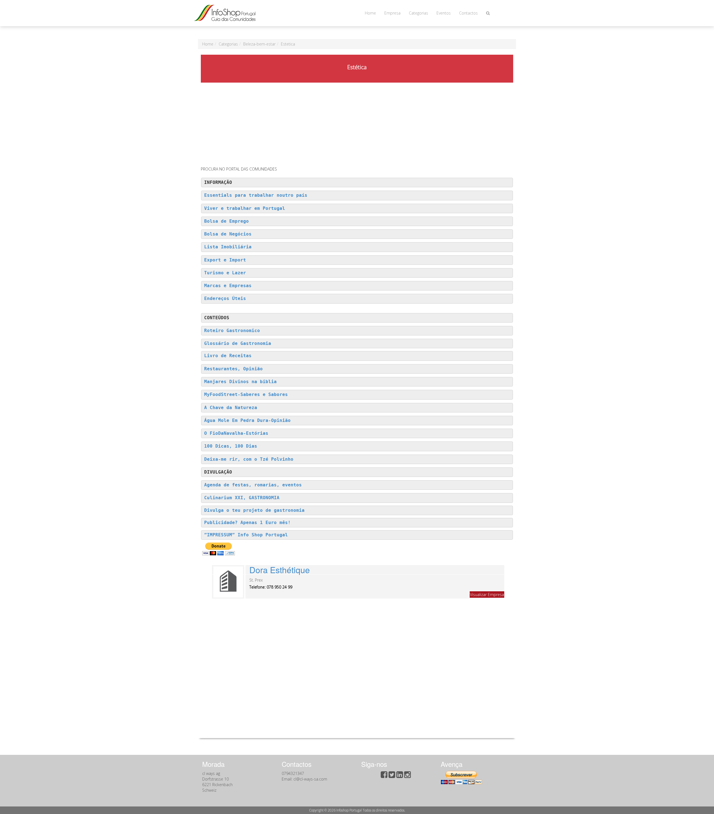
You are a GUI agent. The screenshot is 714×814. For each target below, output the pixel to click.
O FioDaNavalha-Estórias (236, 433)
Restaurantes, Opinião (233, 368)
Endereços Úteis (225, 298)
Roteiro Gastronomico (232, 330)
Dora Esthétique (279, 570)
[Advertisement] (357, 124)
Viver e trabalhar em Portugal (244, 208)
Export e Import (225, 260)
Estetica (288, 44)
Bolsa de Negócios (228, 234)
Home (370, 13)
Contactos (468, 13)
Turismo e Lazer (225, 272)
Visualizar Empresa (487, 594)
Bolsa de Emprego (226, 221)
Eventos (443, 13)
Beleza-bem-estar (259, 44)
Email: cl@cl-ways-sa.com (304, 779)
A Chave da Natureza (230, 407)
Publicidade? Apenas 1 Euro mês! (247, 522)
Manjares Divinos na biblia (240, 381)
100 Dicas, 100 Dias (230, 446)
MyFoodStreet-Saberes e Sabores (246, 394)
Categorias (418, 13)
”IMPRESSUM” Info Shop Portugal (246, 534)
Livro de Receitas (228, 355)
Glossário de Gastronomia (237, 343)
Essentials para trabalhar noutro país (255, 195)
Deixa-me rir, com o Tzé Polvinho (248, 459)
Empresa (392, 13)
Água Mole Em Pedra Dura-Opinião (247, 420)
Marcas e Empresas (228, 285)
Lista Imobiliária (228, 246)
